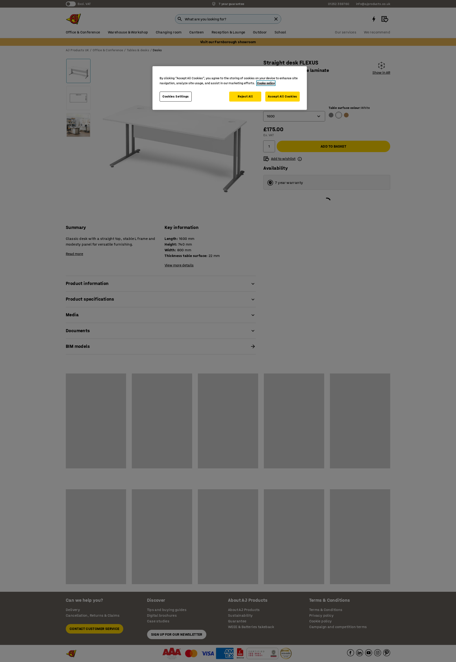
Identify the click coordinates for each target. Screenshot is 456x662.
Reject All (245, 96)
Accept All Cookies (282, 96)
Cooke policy (266, 83)
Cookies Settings (175, 96)
